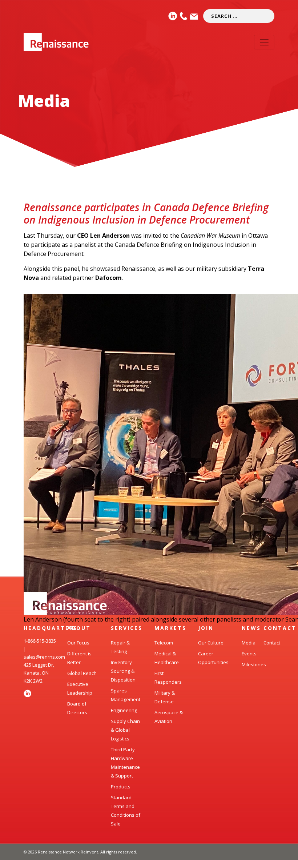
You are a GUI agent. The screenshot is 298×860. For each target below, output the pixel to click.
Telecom (163, 642)
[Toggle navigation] (264, 42)
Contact (271, 642)
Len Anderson (110, 236)
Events (249, 653)
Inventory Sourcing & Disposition (123, 671)
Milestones (254, 664)
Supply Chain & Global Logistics (125, 730)
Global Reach (82, 673)
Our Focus (78, 642)
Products (120, 786)
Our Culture (211, 642)
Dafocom (108, 278)
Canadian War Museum (210, 236)
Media (44, 100)
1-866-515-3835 (40, 641)
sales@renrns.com (44, 657)
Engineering (124, 710)
